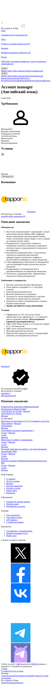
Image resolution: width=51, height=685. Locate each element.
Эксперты (13, 81)
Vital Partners (6, 423)
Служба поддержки (15, 522)
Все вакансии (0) (17, 216)
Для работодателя (14, 517)
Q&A (8, 683)
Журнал (46, 81)
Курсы (20, 683)
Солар (4, 433)
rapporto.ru (5, 216)
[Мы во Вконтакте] (20, 602)
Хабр (3, 683)
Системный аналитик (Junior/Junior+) (17, 430)
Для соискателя (13, 515)
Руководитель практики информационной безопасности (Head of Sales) (20, 408)
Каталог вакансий (14, 486)
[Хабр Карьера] (11, 26)
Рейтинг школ (12, 504)
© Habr (4, 669)
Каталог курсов (13, 488)
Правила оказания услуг (17, 533)
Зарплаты (39, 81)
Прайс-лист (11, 536)
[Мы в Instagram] (20, 622)
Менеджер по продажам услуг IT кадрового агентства (25, 421)
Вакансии (5, 78)
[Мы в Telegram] (20, 642)
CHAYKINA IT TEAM (11, 411)
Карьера (14, 683)
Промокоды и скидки (15, 506)
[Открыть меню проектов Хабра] (2, 22)
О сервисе (10, 479)
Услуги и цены (12, 481)
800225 (34, 664)
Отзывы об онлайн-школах (18, 502)
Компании (22, 81)
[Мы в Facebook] (20, 582)
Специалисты (16, 78)
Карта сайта (11, 490)
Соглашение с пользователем (19, 531)
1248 (18, 664)
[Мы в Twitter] (20, 562)
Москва (26, 411)
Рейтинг (31, 81)
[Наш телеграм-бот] (20, 662)
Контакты (10, 493)
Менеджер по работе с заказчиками (17, 440)
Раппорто (31, 212)
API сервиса (11, 520)
